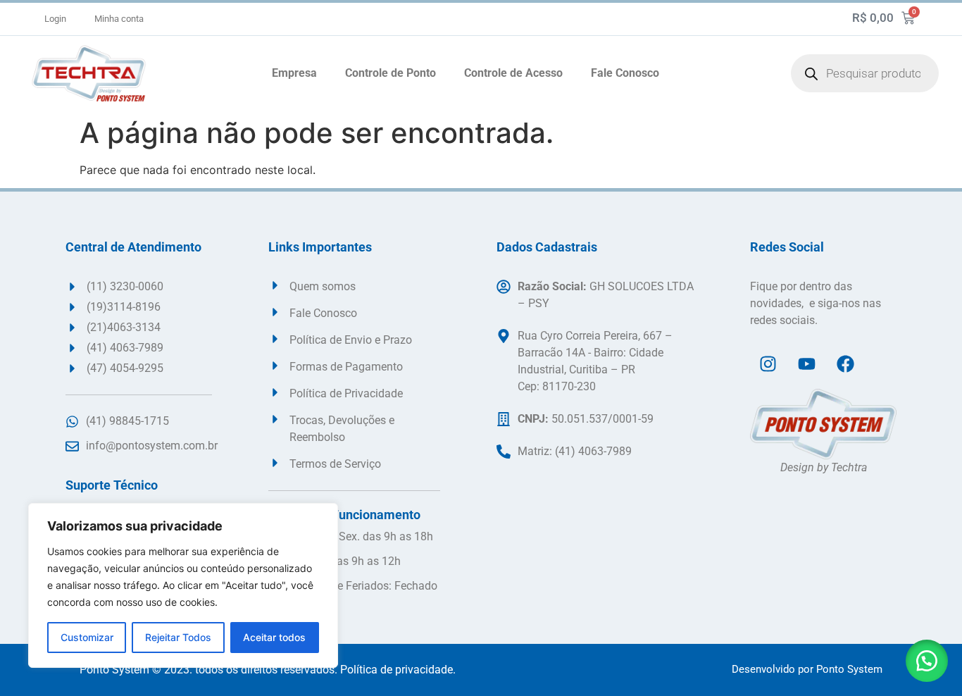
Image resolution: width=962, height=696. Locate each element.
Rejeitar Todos (178, 637)
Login (55, 18)
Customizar (87, 637)
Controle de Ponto (390, 73)
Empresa (294, 73)
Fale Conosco (625, 73)
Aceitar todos (274, 637)
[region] (183, 585)
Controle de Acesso (513, 73)
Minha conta (119, 18)
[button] (927, 661)
